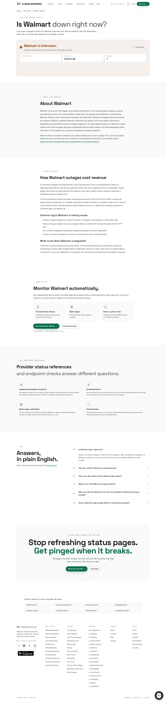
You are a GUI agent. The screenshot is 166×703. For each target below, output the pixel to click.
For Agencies (71, 630)
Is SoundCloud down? (63, 605)
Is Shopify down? (32, 611)
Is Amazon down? (91, 605)
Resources (80, 4)
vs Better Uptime (95, 644)
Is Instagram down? (122, 611)
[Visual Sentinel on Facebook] (29, 646)
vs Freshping (93, 679)
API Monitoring (50, 655)
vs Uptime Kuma (95, 676)
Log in (133, 4)
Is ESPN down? (31, 605)
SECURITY (137, 697)
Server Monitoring (51, 665)
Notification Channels (74, 669)
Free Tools (27, 11)
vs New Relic (93, 658)
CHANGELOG (128, 697)
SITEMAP (146, 697)
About (112, 630)
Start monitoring (45, 326)
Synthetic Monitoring (52, 662)
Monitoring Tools (73, 641)
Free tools (94, 569)
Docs (98, 4)
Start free (141, 4)
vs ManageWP (94, 669)
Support (113, 641)
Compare (69, 4)
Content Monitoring (52, 651)
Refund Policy (137, 644)
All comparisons (94, 630)
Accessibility (136, 641)
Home (19, 11)
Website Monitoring (52, 630)
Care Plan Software (74, 637)
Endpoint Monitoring (52, 658)
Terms (134, 630)
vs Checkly (93, 648)
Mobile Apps (71, 644)
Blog (112, 637)
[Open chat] (159, 695)
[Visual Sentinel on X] (19, 646)
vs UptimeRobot (94, 641)
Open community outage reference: (69, 141)
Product (50, 4)
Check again (139, 47)
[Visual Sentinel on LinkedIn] (24, 646)
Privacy (135, 634)
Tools (59, 4)
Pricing (91, 4)
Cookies (135, 637)
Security (135, 648)
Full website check (70, 326)
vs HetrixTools (94, 672)
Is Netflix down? (91, 611)
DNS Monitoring (51, 648)
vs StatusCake (94, 655)
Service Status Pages (75, 665)
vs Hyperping (93, 686)
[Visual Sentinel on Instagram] (35, 646)
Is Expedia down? (121, 605)
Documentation (72, 651)
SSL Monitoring (50, 637)
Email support (51, 465)
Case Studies (72, 672)
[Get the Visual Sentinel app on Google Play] (26, 653)
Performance (50, 644)
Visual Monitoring (51, 641)
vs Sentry (92, 683)
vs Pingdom (93, 637)
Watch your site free (75, 569)
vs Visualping (93, 662)
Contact (113, 634)
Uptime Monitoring (51, 634)
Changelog (71, 658)
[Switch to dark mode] (128, 4)
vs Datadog (93, 634)
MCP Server (71, 655)
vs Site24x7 (93, 651)
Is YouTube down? (62, 611)
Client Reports (72, 634)
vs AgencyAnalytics (96, 665)
